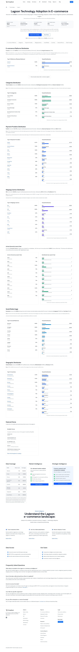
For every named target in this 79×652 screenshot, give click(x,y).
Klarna (8, 153)
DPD (8, 224)
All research (42, 627)
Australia (9, 405)
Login (71, 1)
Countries (53, 42)
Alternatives (25, 622)
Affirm (8, 169)
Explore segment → (39, 484)
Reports (54, 1)
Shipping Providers (44, 614)
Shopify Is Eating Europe (45, 625)
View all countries (43, 641)
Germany (9, 401)
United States (10, 374)
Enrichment (44, 1)
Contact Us (60, 621)
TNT (8, 220)
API (39, 1)
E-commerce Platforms (11, 42)
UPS (8, 209)
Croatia (8, 386)
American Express (10, 146)
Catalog (28, 1)
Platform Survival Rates (44, 623)
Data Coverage (69, 42)
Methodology (25, 620)
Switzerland (9, 408)
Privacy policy (60, 614)
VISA (8, 150)
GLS (8, 216)
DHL (8, 205)
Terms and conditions (62, 612)
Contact (24, 624)
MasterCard (9, 157)
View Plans (46, 34)
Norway (8, 382)
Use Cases (34, 1)
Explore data (25, 612)
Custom (8, 61)
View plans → (25, 587)
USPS (8, 232)
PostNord (9, 213)
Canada (8, 397)
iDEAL (8, 176)
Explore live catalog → (35, 34)
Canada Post (9, 228)
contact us (42, 601)
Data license (60, 616)
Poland (8, 389)
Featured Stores (61, 42)
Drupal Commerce (10, 65)
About (24, 614)
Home (24, 1)
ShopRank (11, 2)
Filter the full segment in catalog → (14, 453)
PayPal (8, 142)
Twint (8, 172)
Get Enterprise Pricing (62, 483)
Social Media (46, 42)
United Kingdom (10, 393)
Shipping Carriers (38, 42)
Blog (60, 1)
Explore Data (9, 538)
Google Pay (9, 161)
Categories (21, 42)
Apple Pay (9, 165)
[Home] (6, 7)
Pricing (49, 1)
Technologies (12, 7)
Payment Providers (29, 42)
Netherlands (9, 378)
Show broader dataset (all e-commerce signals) (40, 76)
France (41, 639)
